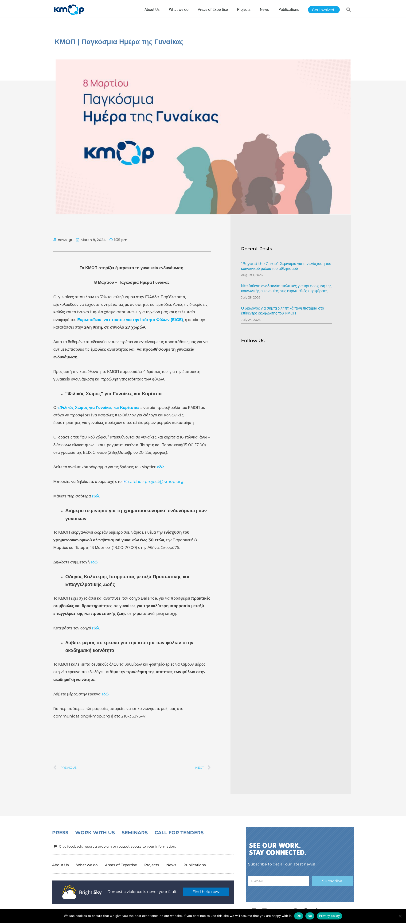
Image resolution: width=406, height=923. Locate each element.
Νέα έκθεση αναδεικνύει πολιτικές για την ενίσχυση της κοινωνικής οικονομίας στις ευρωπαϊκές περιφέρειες (286, 288)
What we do (87, 865)
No (310, 916)
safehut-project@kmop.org (155, 481)
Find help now (205, 891)
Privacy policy (329, 916)
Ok (299, 916)
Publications (194, 865)
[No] (400, 916)
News (171, 865)
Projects (151, 865)
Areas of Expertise (121, 865)
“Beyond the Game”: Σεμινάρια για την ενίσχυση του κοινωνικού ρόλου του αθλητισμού (286, 266)
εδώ (160, 467)
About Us (60, 865)
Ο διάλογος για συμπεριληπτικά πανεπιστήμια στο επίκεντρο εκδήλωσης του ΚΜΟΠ (282, 310)
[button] (348, 9)
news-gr (65, 239)
